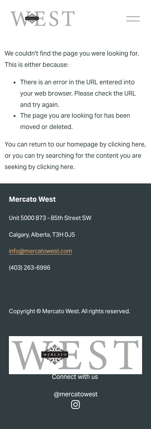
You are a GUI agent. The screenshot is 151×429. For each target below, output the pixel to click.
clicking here (126, 144)
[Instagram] (75, 404)
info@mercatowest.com (40, 251)
